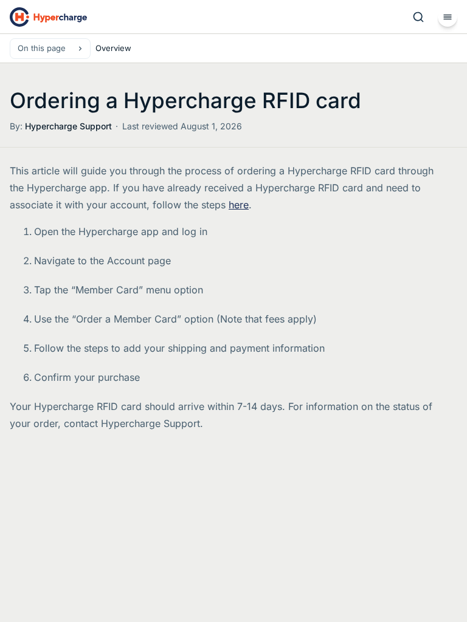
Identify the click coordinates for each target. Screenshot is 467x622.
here (239, 205)
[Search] (418, 17)
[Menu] (447, 17)
